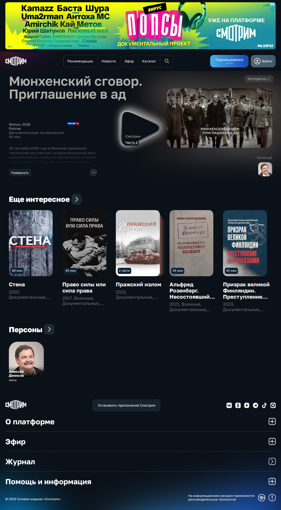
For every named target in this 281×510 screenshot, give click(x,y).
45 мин (70, 270)
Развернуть (20, 172)
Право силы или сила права (84, 287)
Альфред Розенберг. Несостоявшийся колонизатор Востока (193, 296)
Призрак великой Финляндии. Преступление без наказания (246, 293)
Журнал (20, 461)
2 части (124, 270)
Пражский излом (138, 284)
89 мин (17, 270)
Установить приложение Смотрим (126, 405)
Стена (17, 284)
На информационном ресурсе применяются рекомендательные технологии (221, 497)
